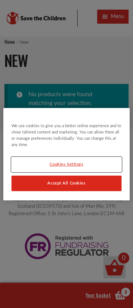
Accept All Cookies (66, 183)
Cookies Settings (66, 164)
